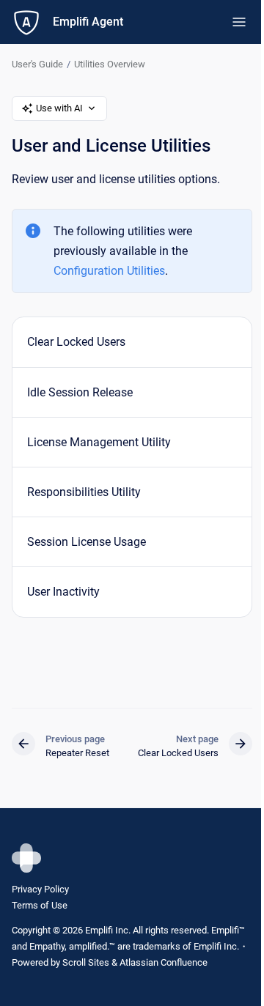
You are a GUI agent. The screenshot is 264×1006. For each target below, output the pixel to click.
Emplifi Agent (88, 22)
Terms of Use (39, 905)
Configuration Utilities (109, 271)
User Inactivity (63, 592)
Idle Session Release (80, 392)
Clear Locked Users (76, 342)
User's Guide (37, 64)
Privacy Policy (40, 889)
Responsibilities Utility (84, 492)
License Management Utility (99, 442)
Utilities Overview (109, 64)
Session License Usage (86, 542)
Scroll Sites (85, 962)
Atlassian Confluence (164, 962)
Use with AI (59, 108)
